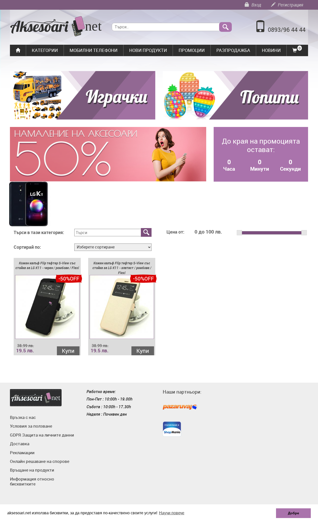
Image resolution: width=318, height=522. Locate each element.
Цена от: (175, 232)
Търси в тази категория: (39, 232)
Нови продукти (148, 50)
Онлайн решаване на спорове (39, 461)
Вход (255, 5)
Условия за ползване (31, 426)
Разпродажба (233, 50)
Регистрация (290, 5)
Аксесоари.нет (36, 397)
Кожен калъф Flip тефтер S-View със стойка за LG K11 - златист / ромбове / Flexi (121, 268)
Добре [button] (293, 513)
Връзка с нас (23, 417)
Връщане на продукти (32, 470)
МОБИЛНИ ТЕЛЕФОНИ (94, 50)
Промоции (192, 50)
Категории (45, 50)
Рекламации (22, 452)
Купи (68, 350)
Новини (271, 50)
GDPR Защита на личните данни (42, 435)
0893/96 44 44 (287, 30)
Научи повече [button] (171, 513)
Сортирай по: (27, 247)
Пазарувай (180, 407)
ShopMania (172, 429)
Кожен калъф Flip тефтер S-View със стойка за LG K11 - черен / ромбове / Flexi (47, 265)
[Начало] (56, 26)
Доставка (19, 443)
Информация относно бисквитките (32, 481)
